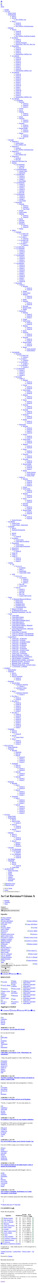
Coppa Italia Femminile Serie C (21, 620)
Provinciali (18, 202)
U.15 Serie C (23, 358)
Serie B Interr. (16, 683)
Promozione (15, 46)
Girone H (18, 69)
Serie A (14, 16)
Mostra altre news (7, 1204)
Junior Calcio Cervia (7, 936)
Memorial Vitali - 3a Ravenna (20, 663)
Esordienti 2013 (20, 604)
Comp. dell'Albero (6, 922)
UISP (13, 574)
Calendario (5, 973)
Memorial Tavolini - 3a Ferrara (21, 661)
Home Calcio (12, 13)
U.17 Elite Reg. (20, 247)
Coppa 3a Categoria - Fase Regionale (23, 635)
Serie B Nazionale (17, 676)
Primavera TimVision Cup (19, 161)
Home (10, 888)
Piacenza (21, 118)
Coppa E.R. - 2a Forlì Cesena (20, 650)
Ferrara (21, 108)
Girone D (18, 33)
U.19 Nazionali (19, 164)
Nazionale (18, 354)
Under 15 (22, 378)
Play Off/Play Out (20, 19)
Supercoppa (22, 571)
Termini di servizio (6, 1251)
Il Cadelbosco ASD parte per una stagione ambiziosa (17, 1119)
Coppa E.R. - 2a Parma (18, 640)
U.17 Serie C (23, 237)
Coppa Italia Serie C (18, 619)
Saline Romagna (5, 959)
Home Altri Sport (13, 870)
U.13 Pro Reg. (23, 365)
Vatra (2, 962)
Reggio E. (22, 223)
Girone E (18, 34)
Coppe (10, 614)
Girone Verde (30, 475)
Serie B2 (18, 777)
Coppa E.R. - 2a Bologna (19, 645)
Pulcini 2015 (19, 600)
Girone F (18, 65)
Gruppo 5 (25, 363)
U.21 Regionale (16, 849)
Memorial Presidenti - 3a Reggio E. (22, 656)
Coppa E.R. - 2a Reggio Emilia (21, 642)
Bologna (21, 102)
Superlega (18, 752)
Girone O (18, 93)
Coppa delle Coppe (24, 572)
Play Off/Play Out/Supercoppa (24, 26)
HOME (6, 10)
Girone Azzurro (31, 349)
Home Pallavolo (13, 747)
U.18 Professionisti (21, 169)
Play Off (21, 138)
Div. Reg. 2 (15, 701)
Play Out (21, 594)
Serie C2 (14, 836)
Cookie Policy (17, 1251)
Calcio (6, 890)
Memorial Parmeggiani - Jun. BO (21, 612)
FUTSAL (7, 814)
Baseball (10, 880)
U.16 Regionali (19, 255)
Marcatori (14, 973)
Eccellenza (15, 37)
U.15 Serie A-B (23, 355)
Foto (19, 973)
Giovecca (3, 932)
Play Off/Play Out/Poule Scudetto (25, 36)
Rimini (21, 133)
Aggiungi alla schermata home (11, 910)
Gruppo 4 (25, 367)
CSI (13, 564)
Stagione (3, 907)
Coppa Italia (15, 615)
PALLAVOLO (8, 745)
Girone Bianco (31, 350)
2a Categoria (15, 72)
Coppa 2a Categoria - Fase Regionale (23, 633)
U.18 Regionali (19, 194)
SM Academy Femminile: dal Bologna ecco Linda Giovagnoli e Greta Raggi (16, 1192)
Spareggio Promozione (18, 530)
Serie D (14, 29)
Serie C (14, 21)
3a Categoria (15, 98)
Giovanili (11, 140)
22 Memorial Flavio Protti (19, 610)
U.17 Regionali (19, 248)
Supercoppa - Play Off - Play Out (25, 44)
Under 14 (22, 477)
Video (28, 1010)
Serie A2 (14, 674)
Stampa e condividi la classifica (11, 1243)
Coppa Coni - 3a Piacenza (19, 653)
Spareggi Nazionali (21, 42)
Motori (10, 874)
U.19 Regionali (19, 182)
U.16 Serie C (23, 243)
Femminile (11, 526)
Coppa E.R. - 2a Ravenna (19, 648)
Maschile (14, 750)
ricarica (3, 1281)
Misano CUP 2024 (17, 609)
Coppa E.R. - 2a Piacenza (19, 638)
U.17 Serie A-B (23, 233)
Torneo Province (16, 520)
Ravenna (21, 123)
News (6, 904)
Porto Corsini (4, 952)
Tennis (10, 872)
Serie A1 (14, 730)
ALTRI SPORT (9, 869)
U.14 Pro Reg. (23, 362)
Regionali (11, 681)
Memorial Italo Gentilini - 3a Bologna (23, 660)
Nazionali (18, 232)
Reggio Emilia (23, 128)
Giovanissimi (15, 352)
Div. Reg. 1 (15, 696)
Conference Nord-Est (21, 684)
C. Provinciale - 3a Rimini (19, 666)
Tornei (10, 597)
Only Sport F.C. (5, 949)
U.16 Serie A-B (23, 240)
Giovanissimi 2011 (20, 607)
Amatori (10, 563)
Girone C (18, 51)
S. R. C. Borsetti (5, 955)
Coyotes (3, 926)
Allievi (14, 230)
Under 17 (22, 284)
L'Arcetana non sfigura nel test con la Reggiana (15, 1099)
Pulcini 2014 (19, 602)
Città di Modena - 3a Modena (20, 658)
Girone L (18, 89)
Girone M (18, 90)
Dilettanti (10, 28)
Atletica (10, 877)
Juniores (14, 163)
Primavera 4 (15, 156)
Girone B (18, 24)
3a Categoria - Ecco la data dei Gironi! (13, 1029)
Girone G (18, 67)
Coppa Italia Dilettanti (18, 623)
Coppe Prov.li (12, 637)
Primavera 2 (15, 146)
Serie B (14, 18)
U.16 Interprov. (19, 263)
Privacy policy (26, 1251)
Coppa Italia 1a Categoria (19, 632)
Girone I (17, 87)
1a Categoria (15, 56)
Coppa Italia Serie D (18, 622)
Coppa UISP (23, 586)
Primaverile (22, 311)
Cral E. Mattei (5, 929)
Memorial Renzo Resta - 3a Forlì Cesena (24, 665)
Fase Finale (22, 181)
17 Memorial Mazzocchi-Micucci (21, 599)
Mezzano (3, 945)
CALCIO (7, 11)
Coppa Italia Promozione (22, 546)
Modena (21, 112)
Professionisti (12, 14)
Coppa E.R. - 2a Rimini (19, 651)
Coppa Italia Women (18, 617)
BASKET (7, 668)
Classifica (7, 902)
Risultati (6, 900)
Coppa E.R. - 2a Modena (19, 643)
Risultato (14, 1010)
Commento (5, 1010)
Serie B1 (18, 772)
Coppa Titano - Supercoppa (20, 525)
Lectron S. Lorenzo (6, 939)
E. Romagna (19, 100)
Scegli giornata (5, 970)
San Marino (11, 521)
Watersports (11, 879)
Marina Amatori (5, 942)
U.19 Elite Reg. (20, 174)
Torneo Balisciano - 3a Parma (20, 655)
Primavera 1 (15, 141)
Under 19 (14, 553)
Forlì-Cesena (23, 212)
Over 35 (17, 587)
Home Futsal (12, 816)
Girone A (18, 23)
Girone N (18, 92)
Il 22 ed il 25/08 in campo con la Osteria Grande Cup (17, 1141)
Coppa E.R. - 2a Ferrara (19, 646)
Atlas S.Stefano (5, 919)
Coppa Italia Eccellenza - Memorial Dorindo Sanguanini (22, 626)
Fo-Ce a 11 (18, 566)
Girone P (18, 95)
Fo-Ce (21, 110)
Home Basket (12, 670)
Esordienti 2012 (20, 605)
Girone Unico (19, 143)
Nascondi (17, 1204)
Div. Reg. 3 (15, 712)
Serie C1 (14, 834)
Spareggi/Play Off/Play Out (23, 54)
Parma (21, 117)
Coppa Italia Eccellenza (22, 541)
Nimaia (10, 1256)
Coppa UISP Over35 (25, 595)
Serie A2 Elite (16, 821)
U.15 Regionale (20, 368)
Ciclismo (10, 875)
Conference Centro (21, 688)
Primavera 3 (15, 151)
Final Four (22, 172)
